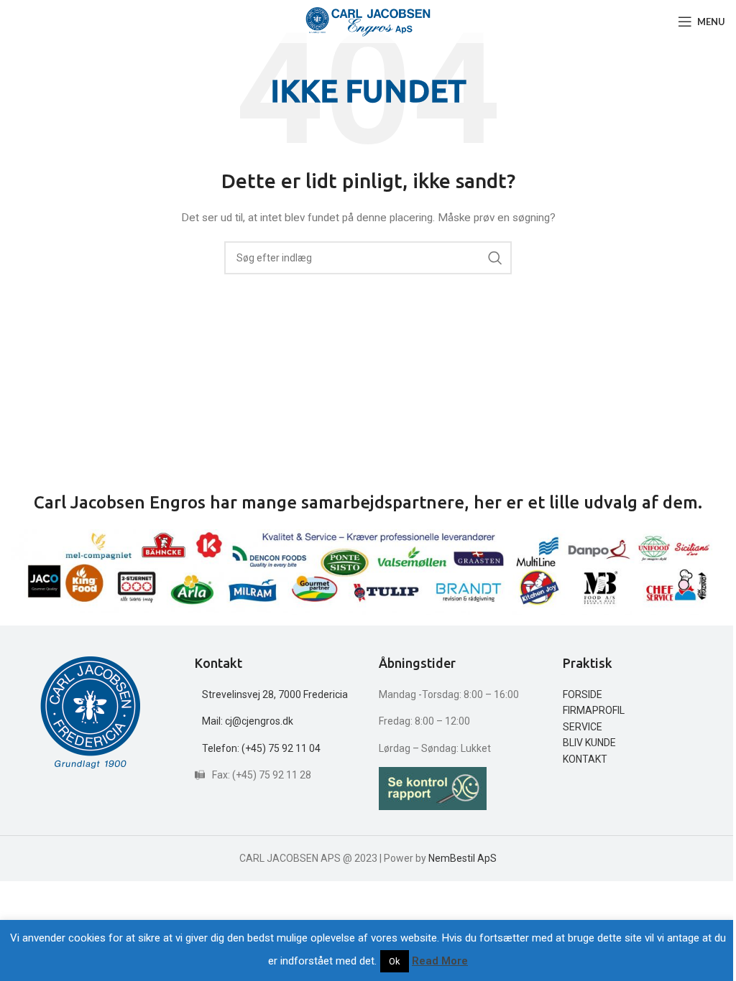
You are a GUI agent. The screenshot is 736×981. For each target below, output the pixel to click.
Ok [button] (394, 961)
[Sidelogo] (368, 21)
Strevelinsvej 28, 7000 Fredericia (275, 694)
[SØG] (495, 257)
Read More (440, 960)
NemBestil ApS (462, 858)
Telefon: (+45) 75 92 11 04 (261, 748)
